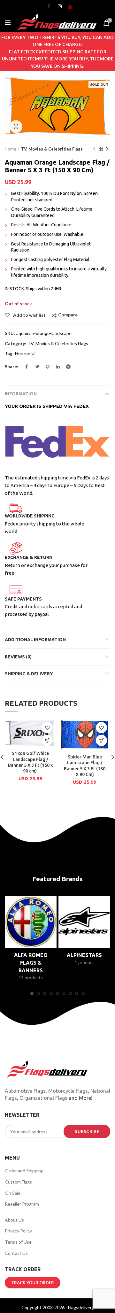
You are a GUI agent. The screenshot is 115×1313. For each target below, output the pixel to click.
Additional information (35, 639)
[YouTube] (68, 8)
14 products (31, 977)
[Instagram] (57, 8)
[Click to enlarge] (16, 126)
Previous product (94, 149)
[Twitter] (35, 368)
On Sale (12, 1193)
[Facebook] (47, 8)
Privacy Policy (18, 1230)
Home (10, 149)
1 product (84, 962)
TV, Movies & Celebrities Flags (52, 149)
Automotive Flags (25, 1091)
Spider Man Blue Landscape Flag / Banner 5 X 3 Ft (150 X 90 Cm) (84, 765)
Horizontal (25, 353)
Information (21, 393)
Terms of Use (18, 1242)
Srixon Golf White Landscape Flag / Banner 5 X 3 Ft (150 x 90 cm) (30, 762)
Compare (68, 315)
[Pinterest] (45, 368)
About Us (14, 1220)
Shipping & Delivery (29, 673)
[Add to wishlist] (47, 727)
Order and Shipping (24, 1170)
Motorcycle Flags (68, 1091)
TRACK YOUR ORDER (32, 1282)
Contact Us (16, 1253)
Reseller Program (22, 1204)
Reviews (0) (18, 656)
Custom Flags (18, 1182)
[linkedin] (55, 368)
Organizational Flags (43, 1098)
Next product (107, 149)
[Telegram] (66, 368)
